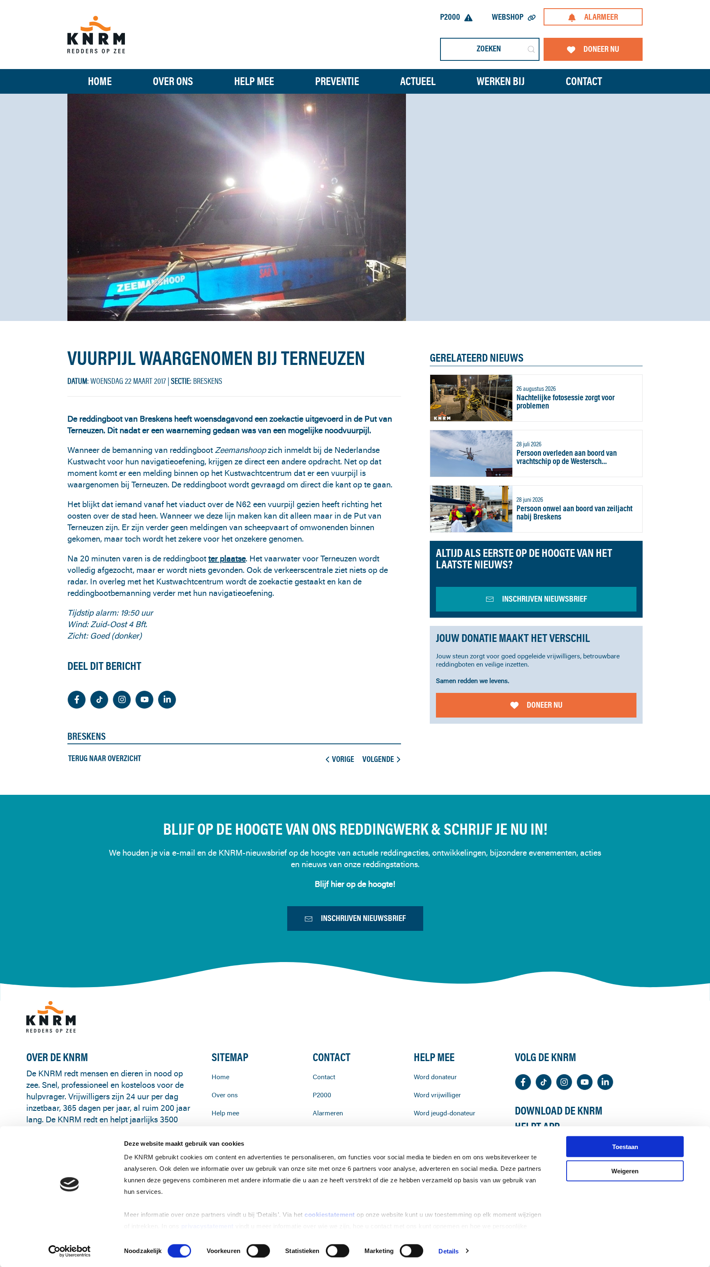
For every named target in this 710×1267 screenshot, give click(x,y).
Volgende (378, 759)
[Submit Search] (531, 49)
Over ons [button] (173, 81)
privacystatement (208, 1226)
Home (100, 81)
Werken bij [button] (501, 81)
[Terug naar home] (96, 34)
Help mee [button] (254, 81)
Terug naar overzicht (104, 758)
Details (448, 1250)
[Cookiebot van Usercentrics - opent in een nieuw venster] (70, 1251)
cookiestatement (330, 1214)
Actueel (418, 81)
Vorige (343, 759)
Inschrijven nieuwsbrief (363, 917)
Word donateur (435, 1076)
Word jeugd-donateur (444, 1112)
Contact (584, 81)
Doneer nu (601, 48)
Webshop (507, 16)
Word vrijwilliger (437, 1094)
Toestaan (625, 1146)
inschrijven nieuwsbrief (544, 598)
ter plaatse (227, 558)
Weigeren (625, 1170)
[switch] (258, 1250)
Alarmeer (601, 16)
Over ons (225, 1094)
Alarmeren (328, 1112)
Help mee (225, 1112)
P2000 (450, 16)
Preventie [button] (337, 81)
